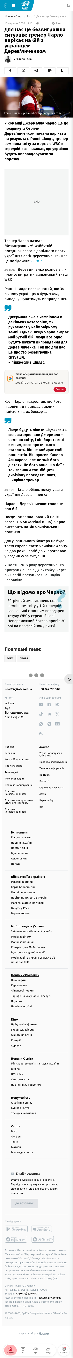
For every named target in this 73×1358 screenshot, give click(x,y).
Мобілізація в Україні (27, 926)
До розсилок (25, 1203)
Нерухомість (20, 1098)
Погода (15, 863)
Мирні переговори (23, 892)
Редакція (10, 753)
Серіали (16, 1045)
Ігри (42, 807)
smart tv (16, 1239)
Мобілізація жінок (22, 942)
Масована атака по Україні (28, 903)
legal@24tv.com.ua (50, 1297)
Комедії (16, 1040)
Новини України (21, 842)
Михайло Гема (22, 59)
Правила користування (19, 785)
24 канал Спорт (13, 16)
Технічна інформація (52, 768)
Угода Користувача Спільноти (51, 754)
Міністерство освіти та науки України (35, 1063)
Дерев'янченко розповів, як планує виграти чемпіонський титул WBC (36, 274)
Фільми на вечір (21, 1035)
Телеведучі (11, 772)
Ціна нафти (18, 980)
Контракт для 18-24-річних (28, 947)
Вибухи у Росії (20, 908)
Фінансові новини (22, 990)
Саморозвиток (20, 1079)
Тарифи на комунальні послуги (31, 996)
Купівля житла (20, 1108)
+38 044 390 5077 (50, 689)
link (41, 704)
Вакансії (44, 781)
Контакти (45, 775)
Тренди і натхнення (23, 1113)
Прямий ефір (19, 848)
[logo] (25, 5)
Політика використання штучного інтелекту (19, 801)
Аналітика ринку (21, 1102)
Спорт (15, 1126)
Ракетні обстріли (22, 881)
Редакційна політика (17, 759)
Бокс (29, 16)
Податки (16, 1001)
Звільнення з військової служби (31, 931)
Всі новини (19, 832)
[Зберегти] (62, 71)
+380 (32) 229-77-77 (27, 1293)
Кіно (14, 1019)
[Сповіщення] (68, 5)
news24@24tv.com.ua (18, 689)
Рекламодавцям (14, 779)
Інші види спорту (22, 1152)
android (16, 1229)
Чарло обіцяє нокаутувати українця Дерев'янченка (33, 492)
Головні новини (21, 837)
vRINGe (36, 261)
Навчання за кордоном (26, 1084)
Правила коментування (54, 762)
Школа (15, 1068)
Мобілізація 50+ (21, 936)
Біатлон (16, 1147)
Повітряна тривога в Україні (29, 897)
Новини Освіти (22, 1058)
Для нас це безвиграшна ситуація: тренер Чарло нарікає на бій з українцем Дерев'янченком (52, 16)
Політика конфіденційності (15, 792)
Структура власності (52, 787)
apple (43, 1229)
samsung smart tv (43, 1239)
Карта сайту (47, 800)
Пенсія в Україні (21, 1006)
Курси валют (19, 985)
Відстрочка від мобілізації (28, 952)
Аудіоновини (19, 858)
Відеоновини (19, 853)
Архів (43, 794)
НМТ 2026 (17, 1074)
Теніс (14, 1141)
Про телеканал (14, 766)
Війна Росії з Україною (28, 877)
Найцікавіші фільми (24, 1024)
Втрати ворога (20, 913)
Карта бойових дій (23, 887)
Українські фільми (22, 1030)
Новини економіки (25, 975)
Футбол (16, 1136)
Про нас (9, 747)
